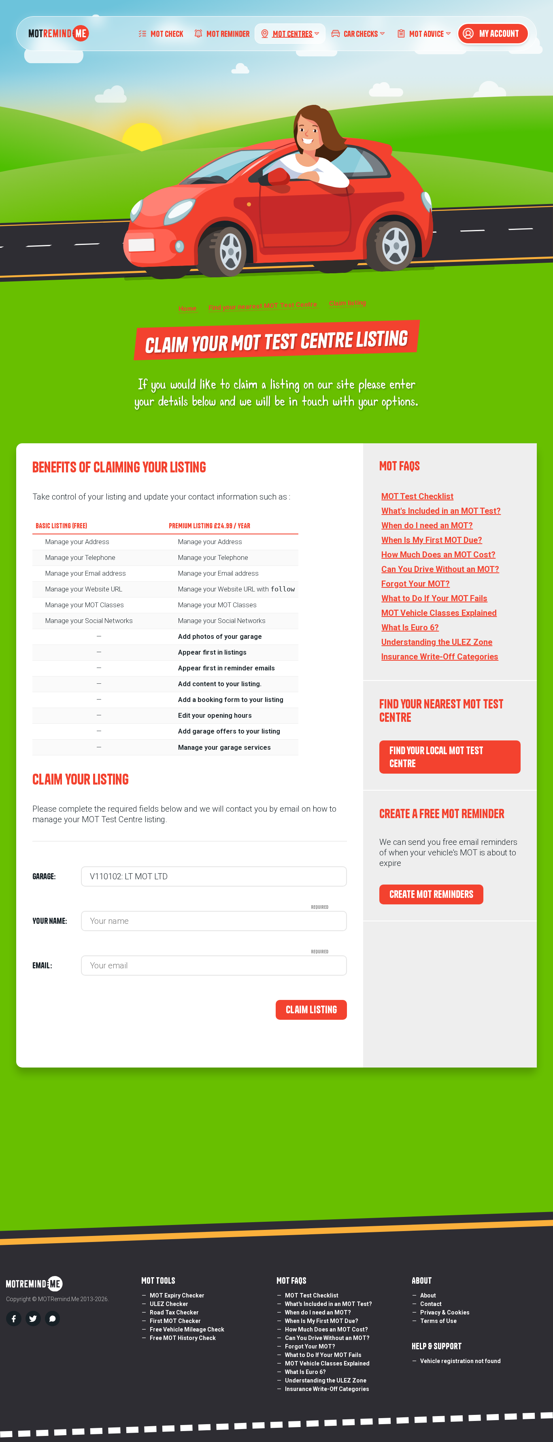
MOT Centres (293, 33)
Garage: (43, 876)
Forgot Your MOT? (415, 584)
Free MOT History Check (183, 1338)
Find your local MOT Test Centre (436, 757)
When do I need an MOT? (427, 525)
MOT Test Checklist (417, 496)
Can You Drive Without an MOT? (440, 569)
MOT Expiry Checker (177, 1295)
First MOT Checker (175, 1321)
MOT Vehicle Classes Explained (439, 613)
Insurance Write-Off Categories (439, 656)
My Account (498, 33)
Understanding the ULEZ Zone (436, 642)
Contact (431, 1304)
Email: (56, 965)
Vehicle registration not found (460, 1361)
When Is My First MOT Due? (431, 540)
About (428, 1295)
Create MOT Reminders (431, 894)
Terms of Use (438, 1321)
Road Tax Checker (174, 1312)
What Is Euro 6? (410, 627)
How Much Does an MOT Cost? (438, 554)
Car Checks (360, 33)
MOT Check (167, 33)
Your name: (56, 921)
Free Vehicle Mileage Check (187, 1329)
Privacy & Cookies (445, 1312)
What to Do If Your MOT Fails (434, 598)
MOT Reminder (227, 33)
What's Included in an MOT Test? (441, 511)
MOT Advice (426, 33)
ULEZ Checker (169, 1304)
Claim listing (311, 1009)
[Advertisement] (450, 994)
